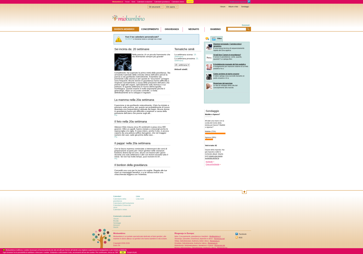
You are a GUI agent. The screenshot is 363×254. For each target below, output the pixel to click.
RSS (240, 238)
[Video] (214, 39)
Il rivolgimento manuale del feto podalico (229, 64)
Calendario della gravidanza (119, 200)
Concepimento (150, 29)
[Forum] (207, 39)
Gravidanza (172, 29)
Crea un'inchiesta (212, 164)
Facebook (242, 234)
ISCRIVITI (129, 39)
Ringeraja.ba (222, 248)
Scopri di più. (132, 252)
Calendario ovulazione (144, 2)
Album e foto (233, 7)
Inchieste (209, 162)
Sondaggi (245, 7)
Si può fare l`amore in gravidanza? (227, 55)
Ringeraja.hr (213, 243)
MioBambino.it (214, 236)
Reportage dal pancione (223, 83)
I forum (222, 7)
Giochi (115, 227)
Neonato (193, 29)
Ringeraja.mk (220, 245)
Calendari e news (120, 210)
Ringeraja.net (219, 239)
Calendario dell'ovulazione (123, 203)
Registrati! (246, 25)
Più (115, 115)
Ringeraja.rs (215, 241)
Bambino (215, 29)
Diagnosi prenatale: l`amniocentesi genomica (227, 45)
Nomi (133, 2)
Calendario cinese (178, 2)
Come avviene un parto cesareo (226, 74)
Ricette (116, 221)
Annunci (116, 225)
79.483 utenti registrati (238, 2)
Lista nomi (140, 199)
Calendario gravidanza (162, 2)
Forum (127, 2)
